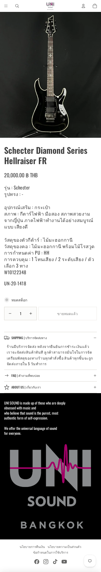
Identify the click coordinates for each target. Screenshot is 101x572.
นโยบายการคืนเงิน (32, 546)
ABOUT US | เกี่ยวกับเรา (26, 387)
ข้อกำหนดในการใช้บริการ (50, 552)
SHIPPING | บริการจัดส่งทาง (29, 337)
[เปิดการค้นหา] (17, 6)
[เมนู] (6, 6)
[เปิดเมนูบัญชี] (83, 6)
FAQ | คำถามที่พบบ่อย (25, 375)
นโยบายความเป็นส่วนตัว (64, 546)
